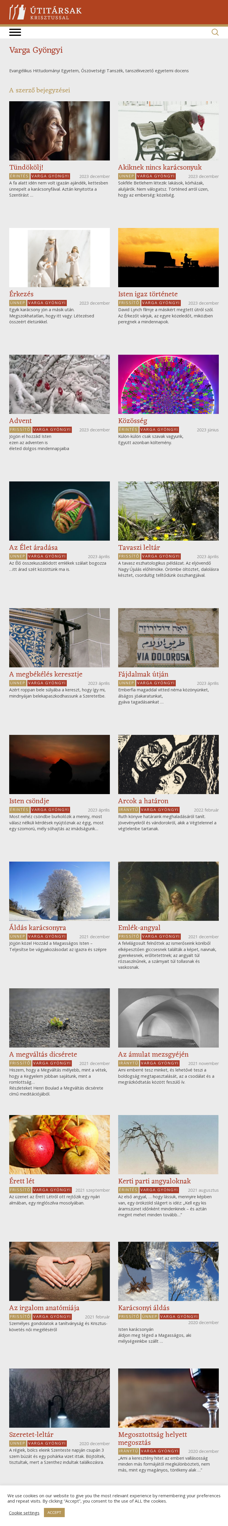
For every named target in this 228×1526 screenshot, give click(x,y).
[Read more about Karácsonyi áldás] (168, 1271)
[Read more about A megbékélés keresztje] (59, 637)
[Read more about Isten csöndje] (59, 764)
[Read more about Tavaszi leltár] (168, 511)
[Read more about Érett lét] (59, 1144)
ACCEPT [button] (54, 1512)
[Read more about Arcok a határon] (168, 764)
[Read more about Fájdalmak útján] (168, 637)
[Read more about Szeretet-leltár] (59, 1398)
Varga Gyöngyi (50, 176)
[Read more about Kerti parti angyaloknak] (168, 1144)
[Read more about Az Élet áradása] (59, 511)
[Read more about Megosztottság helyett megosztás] (168, 1398)
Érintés (19, 176)
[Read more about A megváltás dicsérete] (59, 1018)
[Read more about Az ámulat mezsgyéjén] (168, 1018)
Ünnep (126, 176)
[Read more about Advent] (59, 384)
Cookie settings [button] (24, 1512)
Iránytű (128, 809)
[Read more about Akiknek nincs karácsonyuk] (168, 130)
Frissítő (129, 302)
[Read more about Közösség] (168, 384)
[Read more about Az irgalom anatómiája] (59, 1271)
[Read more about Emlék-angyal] (168, 891)
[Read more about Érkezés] (59, 257)
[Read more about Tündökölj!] (59, 130)
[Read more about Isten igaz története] (168, 257)
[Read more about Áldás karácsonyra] (59, 891)
